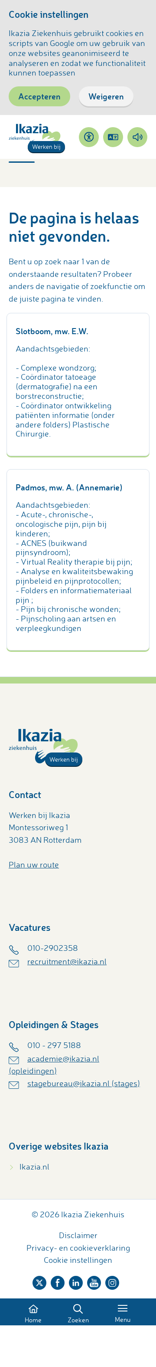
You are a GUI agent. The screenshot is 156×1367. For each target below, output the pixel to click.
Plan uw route (34, 864)
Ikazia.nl (34, 1166)
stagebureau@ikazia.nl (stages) (83, 1083)
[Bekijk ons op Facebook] (58, 1281)
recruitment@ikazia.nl (67, 961)
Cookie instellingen (78, 1260)
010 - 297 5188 (54, 1045)
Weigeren (106, 96)
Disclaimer (78, 1235)
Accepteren (39, 96)
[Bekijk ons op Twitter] (39, 1281)
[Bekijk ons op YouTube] (94, 1281)
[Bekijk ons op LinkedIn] (76, 1281)
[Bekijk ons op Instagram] (112, 1281)
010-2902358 (52, 948)
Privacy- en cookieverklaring (78, 1247)
